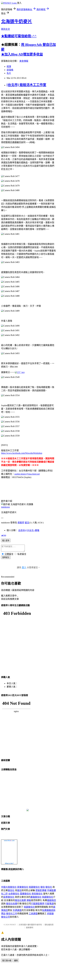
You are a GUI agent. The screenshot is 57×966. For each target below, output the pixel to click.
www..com (9, 840)
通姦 (29, 900)
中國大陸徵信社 (9, 887)
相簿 (9, 66)
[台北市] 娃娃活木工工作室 (26, 85)
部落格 (10, 70)
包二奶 (4, 894)
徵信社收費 (11, 903)
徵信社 (48, 887)
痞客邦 (21, 522)
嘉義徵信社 (25, 894)
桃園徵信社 (34, 887)
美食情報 (23, 61)
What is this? (9, 863)
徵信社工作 (11, 913)
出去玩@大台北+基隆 (28, 530)
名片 (9, 73)
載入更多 (5, 541)
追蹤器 (50, 913)
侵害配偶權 (40, 890)
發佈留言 (5, 557)
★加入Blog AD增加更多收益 (22, 54)
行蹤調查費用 (37, 903)
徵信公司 (5, 917)
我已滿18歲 (6, 961)
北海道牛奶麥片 (16, 21)
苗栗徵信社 (8, 897)
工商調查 (33, 913)
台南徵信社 (13, 894)
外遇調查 (17, 910)
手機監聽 (51, 890)
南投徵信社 (37, 894)
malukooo (5, 507)
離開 (16, 961)
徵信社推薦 (20, 900)
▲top (3, 535)
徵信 (42, 887)
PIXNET (13, 925)
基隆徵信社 (36, 897)
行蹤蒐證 (49, 903)
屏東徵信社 (22, 887)
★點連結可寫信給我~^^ (19, 36)
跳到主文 (5, 29)
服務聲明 (29, 927)
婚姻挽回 (51, 900)
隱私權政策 (49, 925)
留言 (27, 522)
